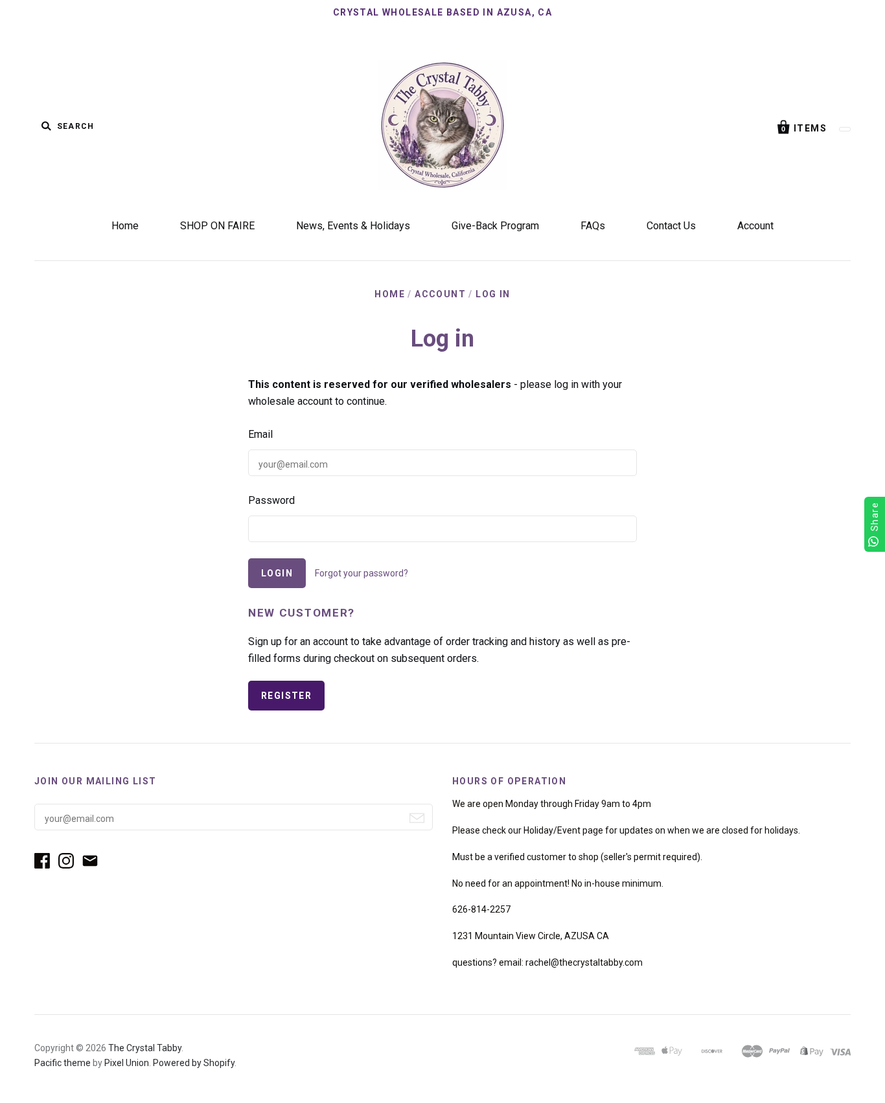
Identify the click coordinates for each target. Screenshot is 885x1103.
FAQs (592, 226)
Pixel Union (126, 1063)
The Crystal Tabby (144, 1048)
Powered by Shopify (194, 1063)
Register (286, 695)
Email (260, 434)
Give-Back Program (495, 226)
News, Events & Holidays (353, 226)
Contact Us (671, 226)
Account (755, 226)
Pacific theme (62, 1063)
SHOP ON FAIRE (217, 226)
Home (125, 226)
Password (271, 500)
